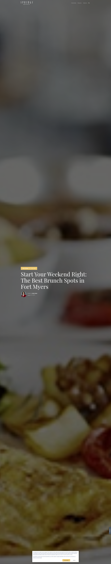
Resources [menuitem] (80, 3)
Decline (74, 560)
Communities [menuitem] (73, 3)
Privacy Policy (70, 554)
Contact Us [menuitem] (85, 3)
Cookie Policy (65, 554)
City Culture (25, 268)
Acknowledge (66, 560)
